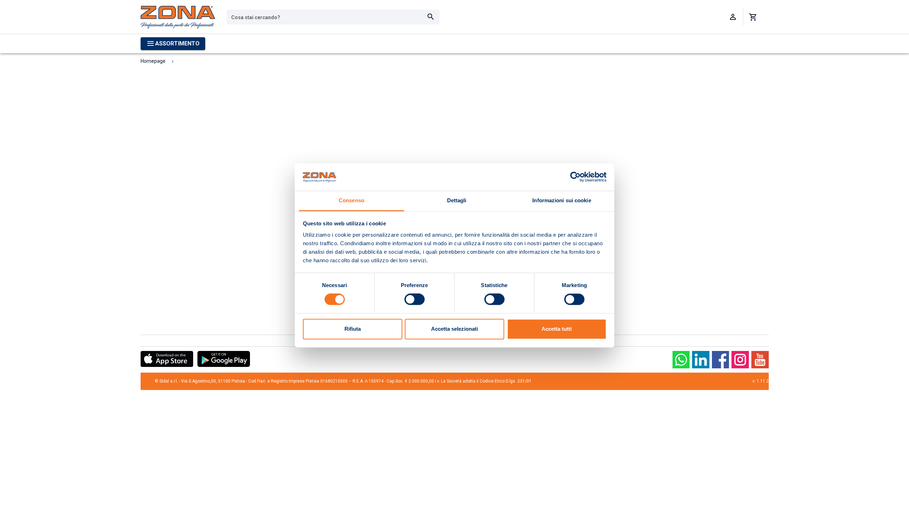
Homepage (153, 61)
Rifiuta (352, 329)
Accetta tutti (556, 329)
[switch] (414, 299)
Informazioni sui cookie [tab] (561, 200)
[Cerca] (430, 17)
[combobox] (333, 17)
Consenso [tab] (351, 200)
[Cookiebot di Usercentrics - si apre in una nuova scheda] (575, 177)
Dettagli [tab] (457, 200)
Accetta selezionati (454, 329)
